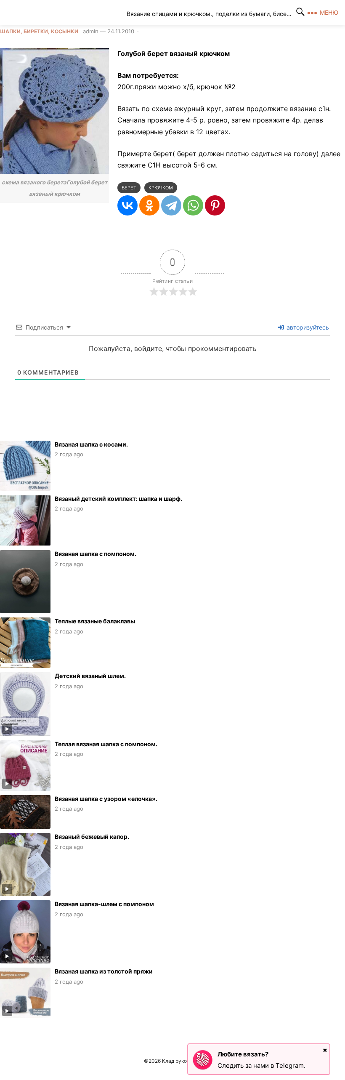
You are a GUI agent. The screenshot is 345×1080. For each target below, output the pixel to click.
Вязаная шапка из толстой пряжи (104, 971)
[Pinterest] (215, 205)
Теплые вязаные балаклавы (95, 621)
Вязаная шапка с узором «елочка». (106, 798)
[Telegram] (171, 205)
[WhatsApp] (193, 205)
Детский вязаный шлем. (90, 675)
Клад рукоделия (70, 13)
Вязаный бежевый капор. (92, 836)
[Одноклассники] (149, 205)
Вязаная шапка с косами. (91, 444)
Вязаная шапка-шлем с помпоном (104, 903)
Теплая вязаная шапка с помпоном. (106, 743)
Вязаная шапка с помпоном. (95, 553)
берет (129, 188)
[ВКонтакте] (127, 205)
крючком (161, 188)
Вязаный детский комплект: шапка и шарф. (118, 498)
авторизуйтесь (307, 327)
